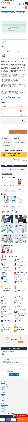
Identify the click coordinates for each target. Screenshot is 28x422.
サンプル (2, 397)
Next (25, 185)
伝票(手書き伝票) (24, 160)
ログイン (23, 4)
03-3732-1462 (5, 354)
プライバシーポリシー (5, 384)
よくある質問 (3, 392)
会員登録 (20, 4)
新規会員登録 (3, 411)
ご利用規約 (3, 383)
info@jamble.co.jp (4, 361)
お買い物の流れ (3, 403)
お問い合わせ (13, 374)
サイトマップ (3, 381)
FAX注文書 (3, 394)
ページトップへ (14, 413)
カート (14, 419)
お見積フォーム (3, 395)
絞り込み (8, 420)
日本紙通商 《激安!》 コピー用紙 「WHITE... (6, 204)
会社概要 (2, 387)
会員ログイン (3, 408)
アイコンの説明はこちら (22, 58)
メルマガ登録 (3, 409)
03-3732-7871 (5, 353)
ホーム (3, 420)
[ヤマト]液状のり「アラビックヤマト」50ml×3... (19, 186)
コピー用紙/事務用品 (16, 159)
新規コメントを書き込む (7, 173)
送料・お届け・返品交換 (5, 398)
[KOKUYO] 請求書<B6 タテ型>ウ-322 (19, 204)
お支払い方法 (3, 406)
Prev (2, 185)
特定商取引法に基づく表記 (5, 386)
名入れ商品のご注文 (4, 405)
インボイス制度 (3, 389)
